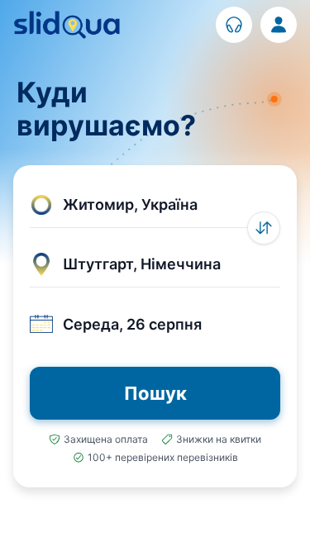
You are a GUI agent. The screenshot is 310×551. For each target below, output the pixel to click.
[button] (155, 205)
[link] (234, 25)
